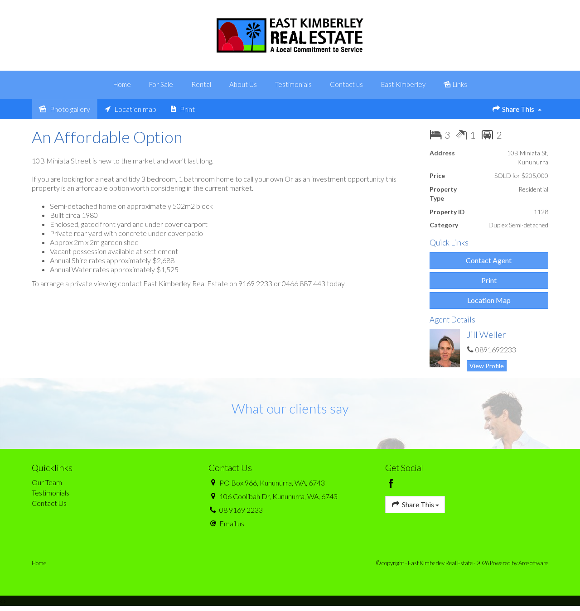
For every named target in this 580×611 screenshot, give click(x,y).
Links (459, 84)
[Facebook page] (391, 484)
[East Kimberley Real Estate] (290, 34)
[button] (489, 280)
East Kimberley (403, 84)
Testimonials (293, 84)
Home (122, 84)
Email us (231, 523)
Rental (201, 84)
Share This (518, 109)
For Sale (161, 84)
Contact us (346, 84)
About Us (243, 84)
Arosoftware (533, 563)
